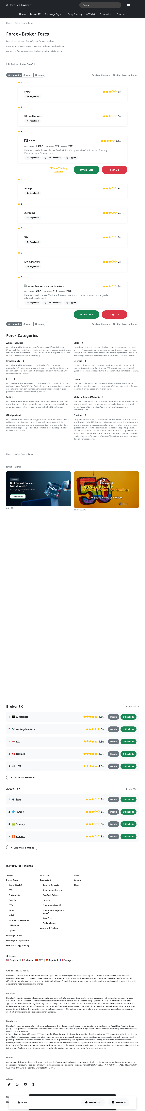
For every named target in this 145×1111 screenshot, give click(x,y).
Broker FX (35, 14)
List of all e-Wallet (24, 847)
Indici (9, 397)
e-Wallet (90, 14)
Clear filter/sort (102, 75)
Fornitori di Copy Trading (17, 945)
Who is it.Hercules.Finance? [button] (17, 970)
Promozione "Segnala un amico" (54, 911)
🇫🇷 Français (66, 960)
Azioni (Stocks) (14, 342)
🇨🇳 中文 (39, 960)
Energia (78, 361)
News (76, 885)
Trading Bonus (49, 923)
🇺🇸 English (12, 960)
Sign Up (114, 169)
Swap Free (47, 918)
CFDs (76, 342)
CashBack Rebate (51, 895)
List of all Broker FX (25, 777)
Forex (77, 379)
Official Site (86, 169)
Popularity (16, 75)
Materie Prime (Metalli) (87, 397)
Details (113, 717)
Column (77, 880)
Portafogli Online (14, 935)
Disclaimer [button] (10, 993)
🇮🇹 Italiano (26, 960)
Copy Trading (75, 14)
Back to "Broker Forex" (22, 64)
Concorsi (121, 14)
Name (41, 75)
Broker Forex (12, 880)
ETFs (8, 379)
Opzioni (78, 415)
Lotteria (46, 900)
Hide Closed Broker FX (126, 75)
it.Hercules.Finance (18, 5)
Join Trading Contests (60, 170)
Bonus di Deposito (51, 885)
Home (22, 14)
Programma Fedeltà (52, 905)
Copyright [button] (10, 1057)
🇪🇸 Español (52, 960)
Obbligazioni (13, 415)
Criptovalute (13, 361)
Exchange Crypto (54, 14)
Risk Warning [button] (11, 1021)
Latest (29, 75)
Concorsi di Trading (49, 928)
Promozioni (106, 14)
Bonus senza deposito (52, 890)
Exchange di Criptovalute (17, 940)
